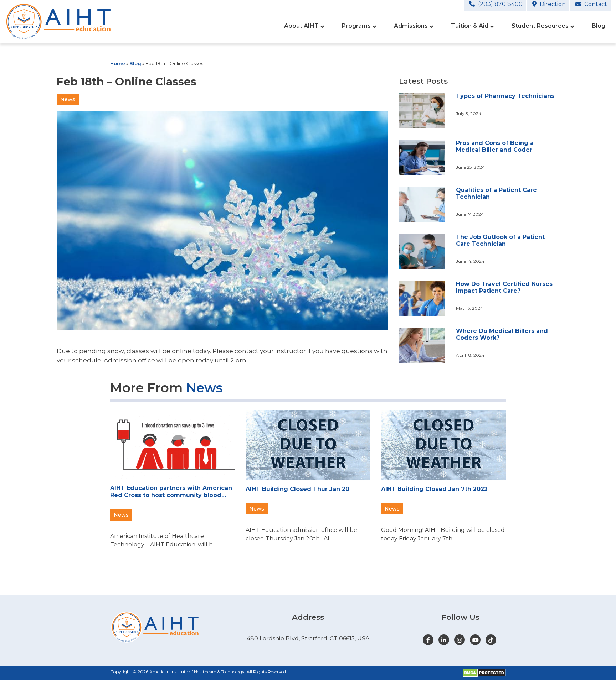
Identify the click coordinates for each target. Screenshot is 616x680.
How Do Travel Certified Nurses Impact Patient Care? (504, 287)
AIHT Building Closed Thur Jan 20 (297, 489)
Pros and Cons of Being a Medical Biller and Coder (495, 146)
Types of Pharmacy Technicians (505, 96)
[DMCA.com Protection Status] (484, 673)
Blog (135, 63)
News (67, 99)
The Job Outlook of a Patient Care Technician (500, 240)
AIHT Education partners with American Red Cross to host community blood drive (171, 491)
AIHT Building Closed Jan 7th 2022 (434, 489)
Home (117, 63)
